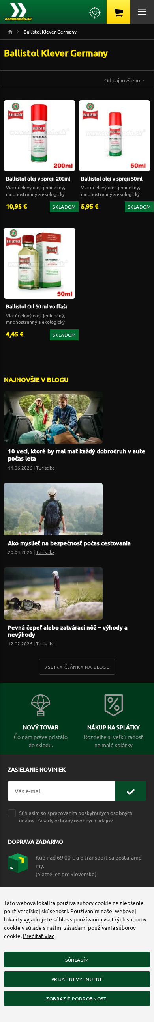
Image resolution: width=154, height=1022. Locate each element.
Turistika (45, 467)
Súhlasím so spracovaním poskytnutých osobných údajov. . (75, 816)
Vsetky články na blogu (76, 667)
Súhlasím (77, 960)
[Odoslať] (130, 791)
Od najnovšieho (122, 80)
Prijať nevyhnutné (77, 979)
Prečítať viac (38, 935)
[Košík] (118, 12)
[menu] (142, 12)
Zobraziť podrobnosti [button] (77, 998)
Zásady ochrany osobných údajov (75, 820)
